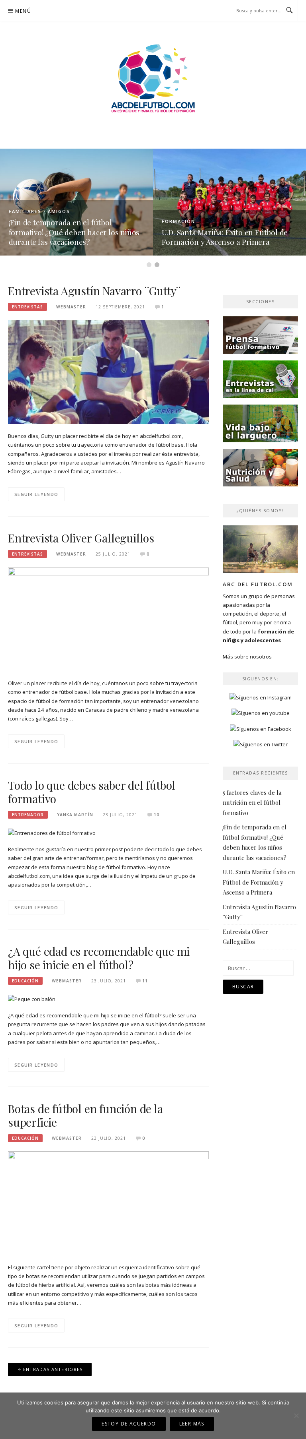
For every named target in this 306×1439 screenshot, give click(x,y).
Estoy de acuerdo (129, 1423)
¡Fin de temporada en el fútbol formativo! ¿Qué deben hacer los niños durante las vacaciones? (74, 232)
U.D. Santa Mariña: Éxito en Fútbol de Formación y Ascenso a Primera (225, 237)
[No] (296, 1416)
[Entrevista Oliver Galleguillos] (108, 618)
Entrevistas (27, 307)
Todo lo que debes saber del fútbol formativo (91, 792)
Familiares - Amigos (39, 211)
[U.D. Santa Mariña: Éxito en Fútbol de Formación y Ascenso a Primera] (229, 201)
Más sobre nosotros (247, 656)
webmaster (71, 307)
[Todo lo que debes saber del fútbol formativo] (52, 832)
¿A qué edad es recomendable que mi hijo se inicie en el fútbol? (99, 958)
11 (145, 981)
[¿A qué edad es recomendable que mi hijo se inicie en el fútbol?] (31, 998)
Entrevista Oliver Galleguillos (81, 538)
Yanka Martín (75, 814)
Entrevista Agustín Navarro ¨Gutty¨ (94, 290)
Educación (25, 981)
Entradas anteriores (53, 1369)
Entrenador (28, 814)
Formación (178, 221)
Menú (23, 11)
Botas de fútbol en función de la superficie (85, 1115)
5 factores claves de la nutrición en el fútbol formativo (252, 802)
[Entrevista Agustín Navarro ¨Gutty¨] (108, 371)
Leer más (191, 1423)
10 (156, 814)
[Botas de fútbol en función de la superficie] (108, 1203)
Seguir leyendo (36, 494)
